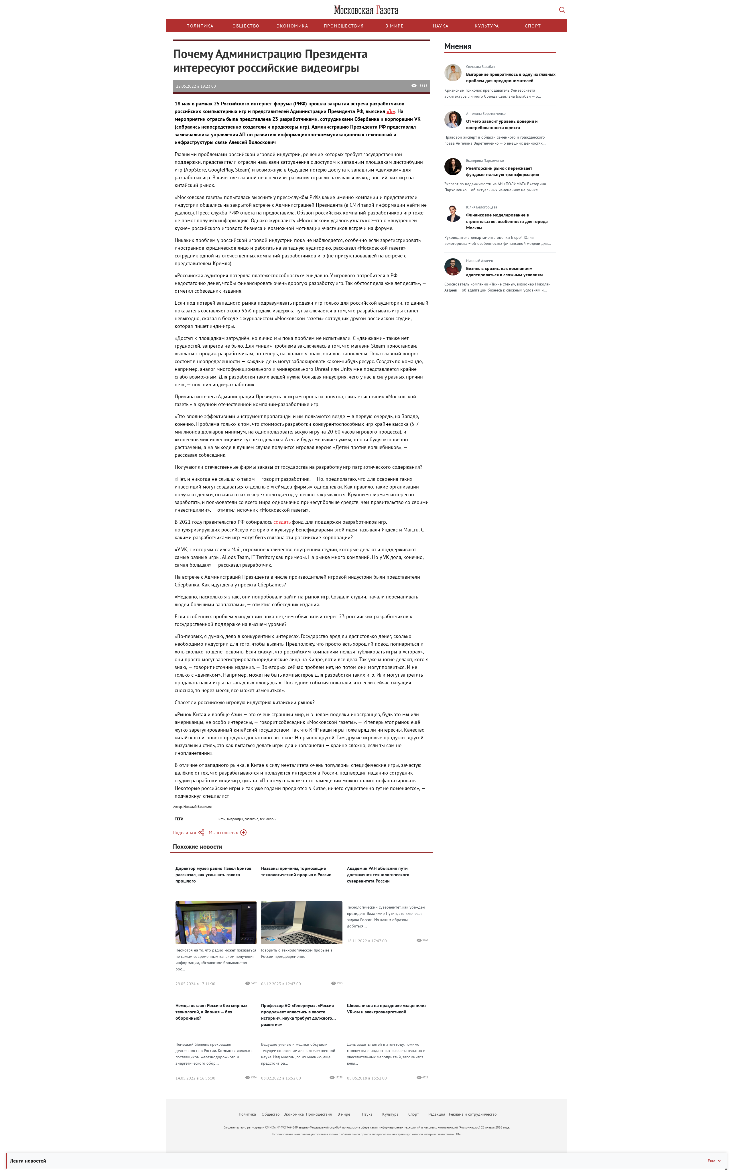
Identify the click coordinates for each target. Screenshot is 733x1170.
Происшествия (344, 26)
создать (281, 522)
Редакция (436, 1114)
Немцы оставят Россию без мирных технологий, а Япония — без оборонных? (211, 1011)
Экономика (292, 26)
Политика (200, 26)
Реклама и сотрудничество (473, 1114)
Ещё (711, 1160)
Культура (487, 26)
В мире (394, 26)
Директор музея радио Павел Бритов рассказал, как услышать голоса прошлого (213, 874)
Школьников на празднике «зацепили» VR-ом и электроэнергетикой (387, 1008)
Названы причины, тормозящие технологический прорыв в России (296, 871)
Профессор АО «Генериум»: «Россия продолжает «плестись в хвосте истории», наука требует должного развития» (297, 1014)
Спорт (533, 26)
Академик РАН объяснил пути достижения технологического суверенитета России (378, 874)
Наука (441, 26)
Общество (246, 26)
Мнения (458, 46)
